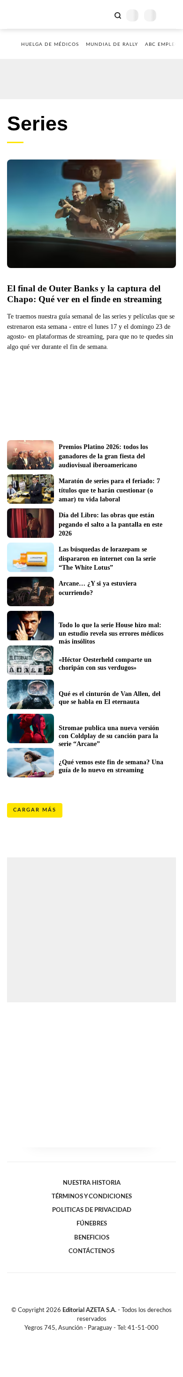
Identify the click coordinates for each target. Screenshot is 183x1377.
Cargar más (34, 809)
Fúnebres (91, 1223)
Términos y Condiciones (92, 1196)
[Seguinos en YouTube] (97, 1338)
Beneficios (91, 1237)
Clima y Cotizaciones (101, 14)
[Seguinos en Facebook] (78, 1338)
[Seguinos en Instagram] (107, 1338)
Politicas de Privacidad (91, 1210)
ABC (24, 14)
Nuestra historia (92, 1183)
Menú (170, 15)
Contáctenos (91, 1251)
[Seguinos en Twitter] (88, 1338)
